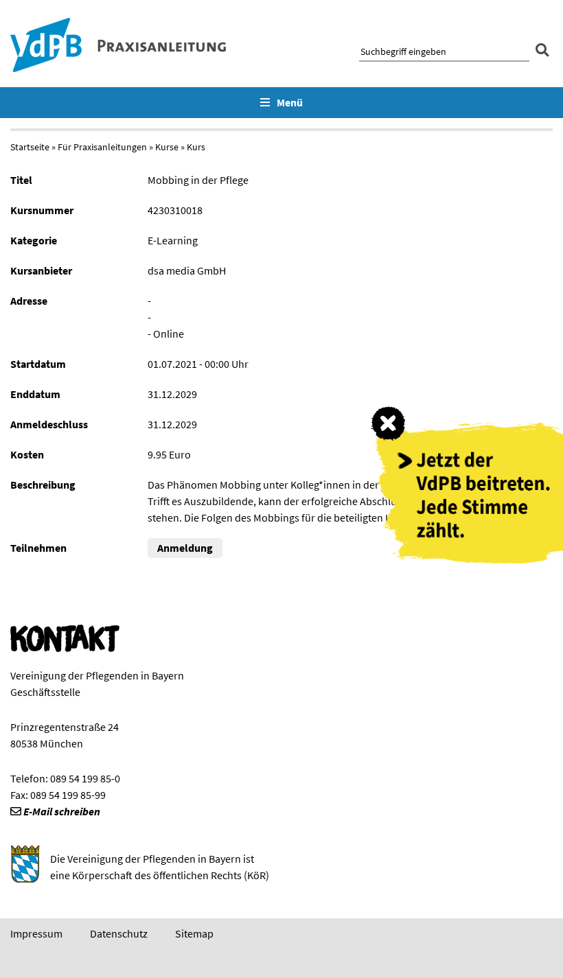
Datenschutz (119, 933)
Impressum (36, 933)
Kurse (167, 147)
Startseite (29, 147)
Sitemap (194, 933)
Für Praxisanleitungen (102, 147)
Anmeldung (185, 548)
